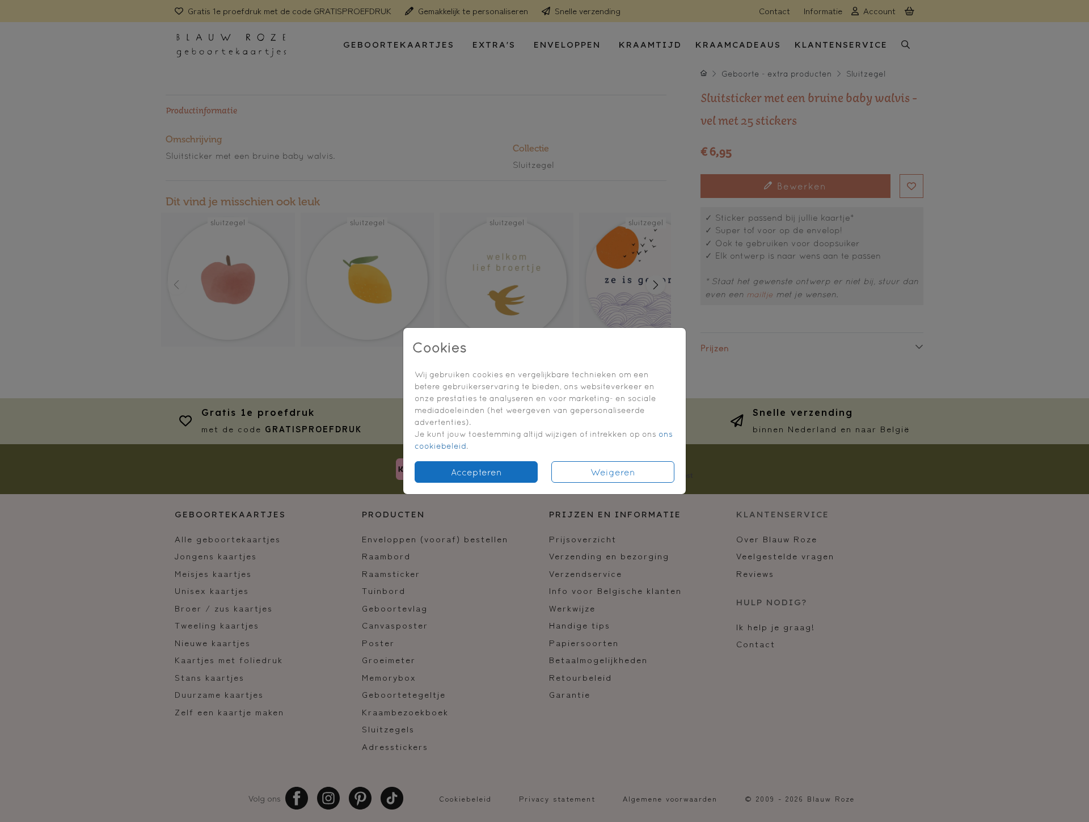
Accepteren (476, 472)
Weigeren (612, 472)
